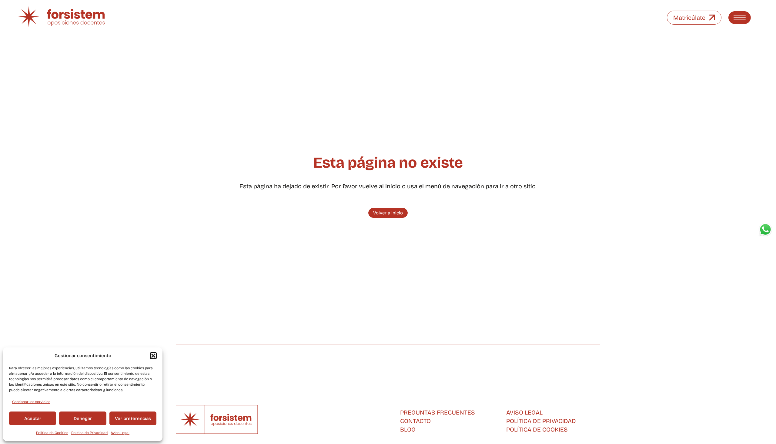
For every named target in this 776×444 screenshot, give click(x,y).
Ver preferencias (133, 418)
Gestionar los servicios (31, 402)
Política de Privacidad (89, 433)
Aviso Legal (120, 433)
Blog (408, 429)
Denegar (83, 418)
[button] (153, 356)
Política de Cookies (52, 433)
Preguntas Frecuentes (437, 412)
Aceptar (32, 418)
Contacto (415, 421)
